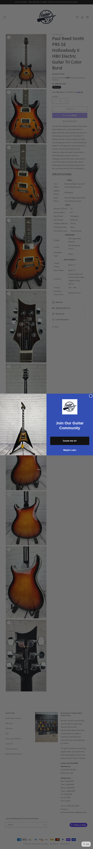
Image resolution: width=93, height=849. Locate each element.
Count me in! (70, 441)
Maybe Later (69, 450)
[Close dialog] (90, 395)
